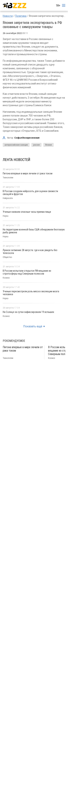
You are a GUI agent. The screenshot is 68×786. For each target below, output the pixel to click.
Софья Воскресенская (26, 138)
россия (36, 145)
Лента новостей (16, 160)
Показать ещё (32, 326)
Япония (48, 145)
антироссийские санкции (16, 145)
